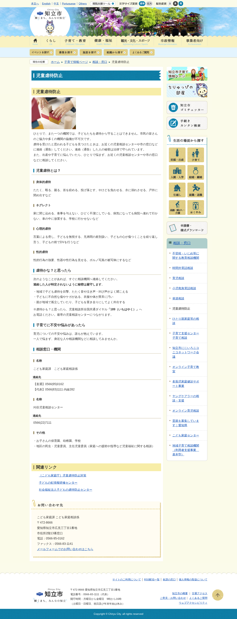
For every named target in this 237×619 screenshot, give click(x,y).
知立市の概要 (180, 593)
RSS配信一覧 (152, 579)
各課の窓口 (169, 579)
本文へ (35, 3)
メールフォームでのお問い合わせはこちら (65, 549)
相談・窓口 (99, 62)
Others (83, 3)
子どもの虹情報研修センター (58, 482)
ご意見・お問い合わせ (173, 597)
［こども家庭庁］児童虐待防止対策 (62, 475)
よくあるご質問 (198, 597)
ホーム (55, 62)
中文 (56, 3)
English (46, 3)
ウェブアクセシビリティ (193, 602)
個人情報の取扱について (193, 579)
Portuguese (69, 3)
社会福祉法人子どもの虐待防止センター (65, 489)
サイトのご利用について (126, 579)
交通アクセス (199, 593)
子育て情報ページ (76, 62)
